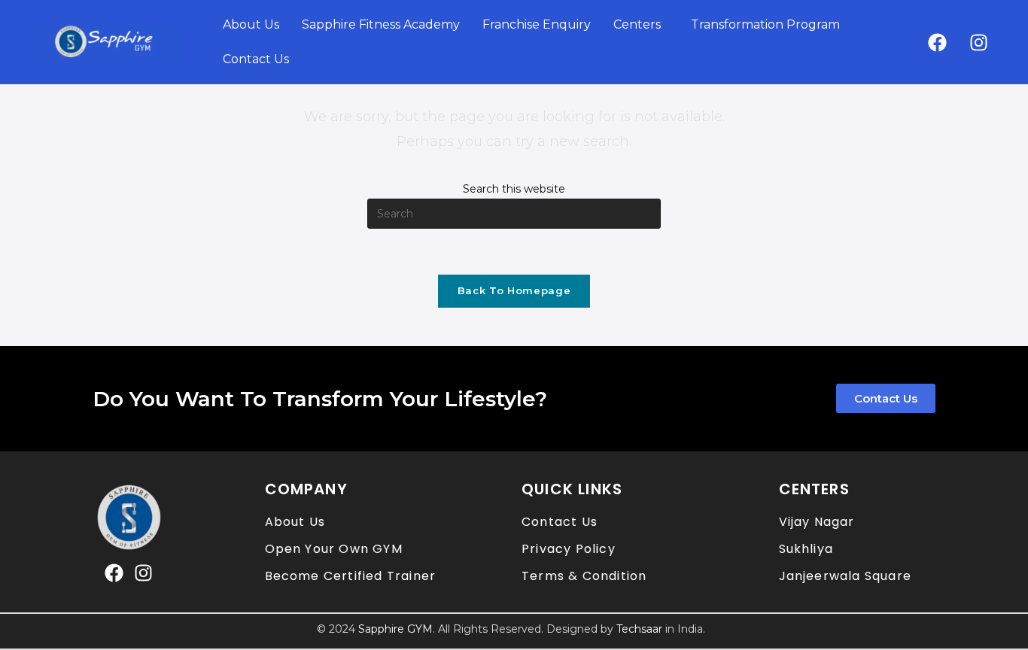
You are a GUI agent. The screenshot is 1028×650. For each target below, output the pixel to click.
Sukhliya (806, 548)
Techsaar (639, 629)
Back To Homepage (514, 290)
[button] (641, 25)
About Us (251, 24)
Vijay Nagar (817, 521)
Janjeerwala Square (845, 576)
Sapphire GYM (395, 629)
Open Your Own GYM (334, 548)
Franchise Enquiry (536, 24)
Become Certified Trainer (350, 576)
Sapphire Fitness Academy (381, 24)
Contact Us (256, 59)
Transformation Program (765, 24)
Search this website (514, 189)
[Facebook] (938, 42)
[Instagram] (979, 42)
